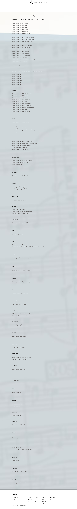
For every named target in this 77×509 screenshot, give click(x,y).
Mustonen (14, 457)
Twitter (43, 499)
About (37, 497)
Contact (29, 497)
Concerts (30, 499)
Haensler (14, 480)
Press (36, 499)
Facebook (46, 497)
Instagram (46, 501)
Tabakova (14, 469)
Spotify (51, 499)
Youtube (43, 503)
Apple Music (52, 497)
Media (38, 501)
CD (28, 501)
